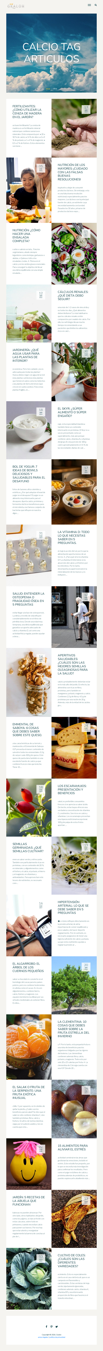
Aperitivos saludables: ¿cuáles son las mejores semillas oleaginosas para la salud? (73, 664)
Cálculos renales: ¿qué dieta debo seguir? (73, 295)
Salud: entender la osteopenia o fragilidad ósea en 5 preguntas (28, 599)
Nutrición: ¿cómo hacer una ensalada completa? (26, 235)
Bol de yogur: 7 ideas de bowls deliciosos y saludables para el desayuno (29, 474)
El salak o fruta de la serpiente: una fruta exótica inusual (29, 1092)
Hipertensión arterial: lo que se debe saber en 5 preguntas (73, 907)
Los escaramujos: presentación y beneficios (72, 789)
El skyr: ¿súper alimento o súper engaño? (72, 412)
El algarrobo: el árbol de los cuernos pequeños (28, 967)
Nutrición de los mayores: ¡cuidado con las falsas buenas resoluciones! (73, 172)
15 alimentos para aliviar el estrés (73, 1147)
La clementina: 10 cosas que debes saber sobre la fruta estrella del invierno (73, 1029)
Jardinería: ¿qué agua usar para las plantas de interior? (26, 355)
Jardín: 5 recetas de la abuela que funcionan (29, 1201)
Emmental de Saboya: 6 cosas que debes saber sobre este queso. (27, 729)
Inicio (48, 88)
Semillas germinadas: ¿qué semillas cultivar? (28, 847)
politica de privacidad (57, 1337)
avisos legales (43, 1337)
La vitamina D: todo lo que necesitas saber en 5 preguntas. (73, 537)
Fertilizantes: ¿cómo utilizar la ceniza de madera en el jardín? (27, 111)
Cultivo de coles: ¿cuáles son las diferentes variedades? (72, 1260)
